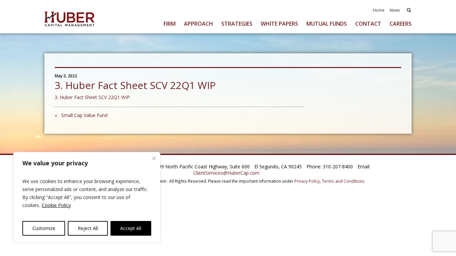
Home (379, 10)
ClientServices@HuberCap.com (226, 173)
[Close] (154, 158)
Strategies (236, 23)
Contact (368, 23)
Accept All (130, 228)
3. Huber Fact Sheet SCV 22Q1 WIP (92, 97)
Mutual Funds (326, 23)
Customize (43, 228)
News (395, 10)
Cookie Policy (56, 205)
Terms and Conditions (343, 181)
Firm (170, 23)
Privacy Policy (307, 181)
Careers (401, 23)
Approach (198, 23)
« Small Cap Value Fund (81, 115)
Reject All (88, 228)
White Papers (279, 23)
